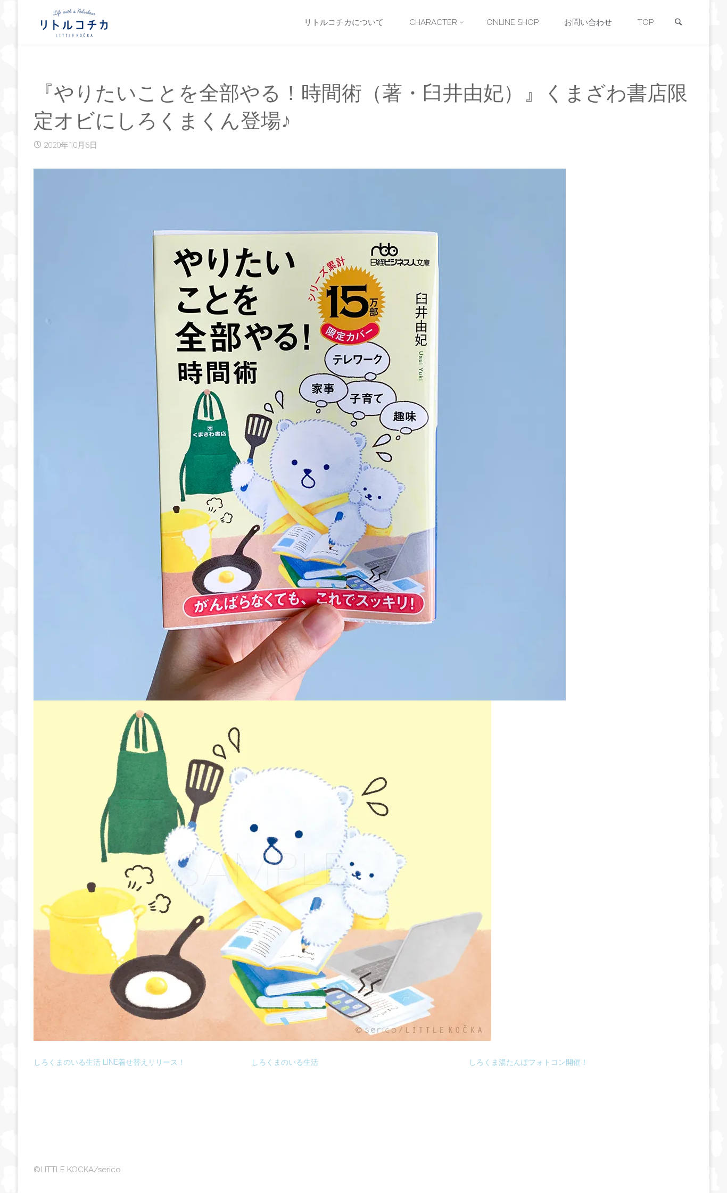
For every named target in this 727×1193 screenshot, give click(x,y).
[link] (678, 23)
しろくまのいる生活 (284, 1062)
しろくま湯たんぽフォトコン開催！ (528, 1062)
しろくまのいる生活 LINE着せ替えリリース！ (109, 1062)
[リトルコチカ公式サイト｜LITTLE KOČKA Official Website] (74, 22)
